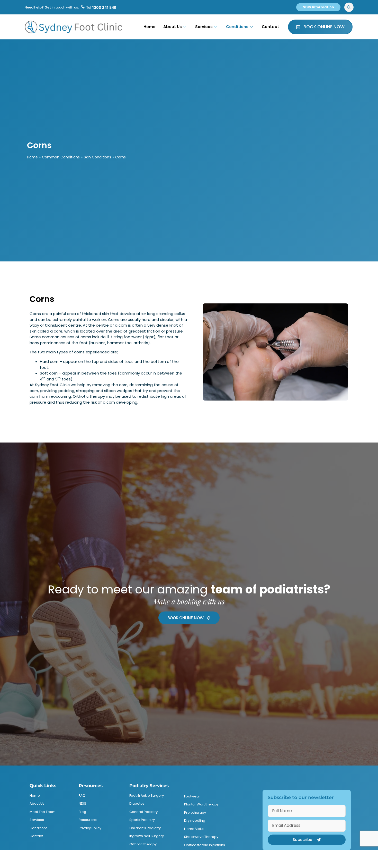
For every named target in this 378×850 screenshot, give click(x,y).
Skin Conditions (97, 157)
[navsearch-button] (349, 7)
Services (204, 26)
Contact (270, 26)
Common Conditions (61, 157)
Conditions (237, 26)
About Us (172, 26)
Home (149, 26)
